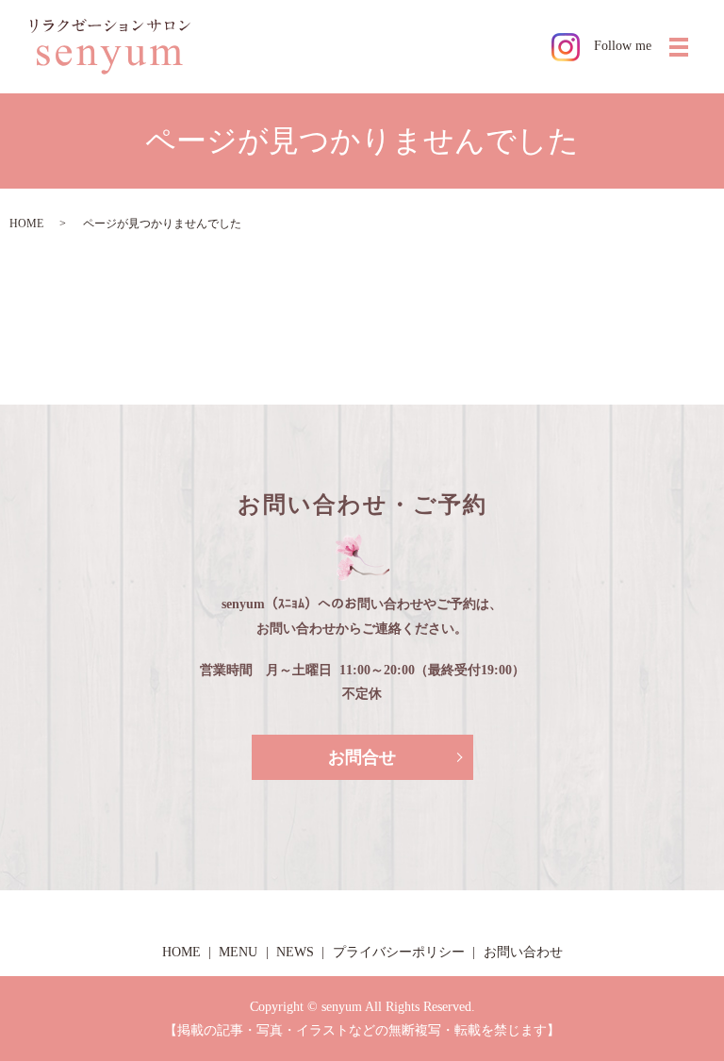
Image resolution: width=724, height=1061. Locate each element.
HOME (26, 223)
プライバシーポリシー (399, 952)
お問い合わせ (523, 952)
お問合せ (362, 757)
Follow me (622, 46)
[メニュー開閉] (678, 47)
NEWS (295, 952)
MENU (238, 952)
